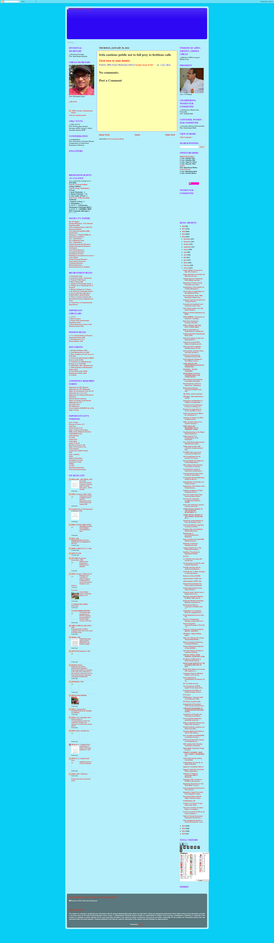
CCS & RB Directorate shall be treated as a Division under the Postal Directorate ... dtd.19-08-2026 (86, 485)
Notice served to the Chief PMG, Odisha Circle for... (193, 540)
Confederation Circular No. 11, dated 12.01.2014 (193, 763)
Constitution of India (76, 460)
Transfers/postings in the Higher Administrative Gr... (193, 433)
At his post (186, 695)
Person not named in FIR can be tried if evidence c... (194, 812)
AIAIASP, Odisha (76, 665)
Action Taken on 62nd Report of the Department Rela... (193, 292)
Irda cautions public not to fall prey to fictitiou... (193, 309)
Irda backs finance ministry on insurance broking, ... (193, 651)
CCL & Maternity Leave (76, 240)
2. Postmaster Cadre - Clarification (80, 278)
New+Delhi (195, 183)
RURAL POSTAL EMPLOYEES (81, 525)
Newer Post (104, 135)
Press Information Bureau (77, 469)
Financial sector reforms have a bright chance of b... (193, 593)
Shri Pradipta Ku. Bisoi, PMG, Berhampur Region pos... (193, 296)
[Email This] (161, 65)
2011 (183, 831)
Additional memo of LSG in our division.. (86, 762)
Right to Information (75, 458)
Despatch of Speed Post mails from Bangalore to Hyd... (193, 793)
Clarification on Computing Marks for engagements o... (193, 611)
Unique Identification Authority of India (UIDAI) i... (193, 647)
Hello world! (74, 606)
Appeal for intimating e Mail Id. (193, 767)
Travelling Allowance (76, 263)
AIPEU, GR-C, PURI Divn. (79, 774)
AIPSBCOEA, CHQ (77, 682)
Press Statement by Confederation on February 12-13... (194, 679)
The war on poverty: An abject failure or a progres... (193, 808)
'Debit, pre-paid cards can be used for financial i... (192, 422)
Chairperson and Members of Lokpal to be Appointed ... (192, 401)
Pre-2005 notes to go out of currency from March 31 (192, 453)
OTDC (71, 456)
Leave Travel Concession (77, 261)
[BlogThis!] (163, 65)
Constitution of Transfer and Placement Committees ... (192, 715)
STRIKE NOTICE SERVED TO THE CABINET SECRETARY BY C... (193, 516)
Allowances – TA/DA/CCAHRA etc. (80, 235)
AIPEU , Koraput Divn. (78, 709)
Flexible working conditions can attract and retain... (193, 727)
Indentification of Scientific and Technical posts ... (193, 482)
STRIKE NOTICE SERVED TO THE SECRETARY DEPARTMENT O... (193, 510)
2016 (183, 231)
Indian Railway (74, 435)
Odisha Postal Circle (76, 428)
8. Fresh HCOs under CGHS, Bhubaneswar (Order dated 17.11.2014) (78, 373)
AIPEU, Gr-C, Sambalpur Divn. (81, 717)
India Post (72, 426)
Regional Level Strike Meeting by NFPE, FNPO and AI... (193, 597)
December (187, 239)
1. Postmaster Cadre (75, 276)
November (187, 242)
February (187, 265)
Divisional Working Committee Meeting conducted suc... (193, 601)
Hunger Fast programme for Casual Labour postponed (192, 584)
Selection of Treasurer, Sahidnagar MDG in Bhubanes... (190, 775)
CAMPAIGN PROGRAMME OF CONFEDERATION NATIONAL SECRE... (193, 710)
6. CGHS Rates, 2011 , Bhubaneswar (81, 365)
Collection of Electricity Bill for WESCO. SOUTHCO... (193, 630)
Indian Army (73, 439)
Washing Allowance (75, 265)
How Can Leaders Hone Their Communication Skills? (192, 495)
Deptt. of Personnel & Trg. (77, 447)
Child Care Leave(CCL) (76, 237)
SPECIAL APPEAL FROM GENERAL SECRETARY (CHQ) (194, 655)
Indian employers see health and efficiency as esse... (194, 275)
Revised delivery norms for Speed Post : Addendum (192, 384)
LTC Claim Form (74, 404)
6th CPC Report (74, 222)
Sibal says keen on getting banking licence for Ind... (192, 347)
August (186, 249)
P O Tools (74, 590)
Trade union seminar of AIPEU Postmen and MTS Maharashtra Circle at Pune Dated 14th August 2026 (86, 500)
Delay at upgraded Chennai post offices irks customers (193, 723)
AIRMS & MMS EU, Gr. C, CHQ (81, 548)
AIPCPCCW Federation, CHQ (80, 651)
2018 (183, 226)
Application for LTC (75, 402)
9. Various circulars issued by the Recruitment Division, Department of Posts (81, 298)
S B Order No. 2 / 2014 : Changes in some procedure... (194, 572)
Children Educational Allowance (79, 244)
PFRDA (71, 464)
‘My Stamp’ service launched (192, 394)
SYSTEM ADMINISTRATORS (80, 611)
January (186, 268)
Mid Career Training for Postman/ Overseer (190, 322)
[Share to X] (166, 65)
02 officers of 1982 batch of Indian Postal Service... (192, 660)
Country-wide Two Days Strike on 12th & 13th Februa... (193, 474)
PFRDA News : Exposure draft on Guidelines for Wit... (193, 698)
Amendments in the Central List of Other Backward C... (193, 288)
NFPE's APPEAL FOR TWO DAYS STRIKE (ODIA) (192, 326)
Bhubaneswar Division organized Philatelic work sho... (192, 389)
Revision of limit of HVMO (191, 576)
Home (137, 135)
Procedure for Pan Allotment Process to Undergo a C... (192, 405)
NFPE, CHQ (75, 538)
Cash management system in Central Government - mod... (193, 821)
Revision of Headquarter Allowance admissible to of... (193, 620)
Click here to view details (114, 60)
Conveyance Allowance (76, 252)
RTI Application (74, 406)
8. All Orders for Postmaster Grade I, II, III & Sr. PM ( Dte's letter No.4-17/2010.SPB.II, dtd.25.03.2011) (81, 293)
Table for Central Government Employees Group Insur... (193, 817)
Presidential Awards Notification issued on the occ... (193, 478)
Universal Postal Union (76, 467)
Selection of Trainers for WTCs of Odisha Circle (193, 418)
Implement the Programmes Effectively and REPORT (84, 564)
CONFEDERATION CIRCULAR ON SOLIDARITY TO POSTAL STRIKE (85, 641)
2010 (183, 834)
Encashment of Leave (76, 254)
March (186, 262)
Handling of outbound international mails (190, 544)
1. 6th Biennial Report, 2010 (78, 350)
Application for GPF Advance (78, 387)
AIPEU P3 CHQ (76, 553)
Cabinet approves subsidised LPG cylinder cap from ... (192, 279)
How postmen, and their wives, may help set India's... (193, 351)
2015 (183, 234)
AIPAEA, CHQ (75, 637)
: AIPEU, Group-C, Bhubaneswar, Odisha (82, 112)
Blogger (141, 924)
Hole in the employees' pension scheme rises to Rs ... (193, 505)
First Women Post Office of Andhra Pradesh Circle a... (192, 691)
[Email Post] (157, 65)
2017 (183, 229)
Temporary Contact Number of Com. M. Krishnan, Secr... (193, 521)
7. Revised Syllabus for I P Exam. (80, 289)
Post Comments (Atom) (116, 139)
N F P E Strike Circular (190, 683)
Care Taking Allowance (76, 250)
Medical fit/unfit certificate (77, 399)
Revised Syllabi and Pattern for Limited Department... (193, 461)
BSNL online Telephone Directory (80, 432)
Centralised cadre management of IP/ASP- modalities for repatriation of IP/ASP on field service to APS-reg (85, 617)
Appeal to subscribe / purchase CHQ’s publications (193, 770)
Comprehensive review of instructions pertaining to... (193, 470)
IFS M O (185, 556)
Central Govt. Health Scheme (78, 451)
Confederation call (189, 801)
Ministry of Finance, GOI (77, 445)
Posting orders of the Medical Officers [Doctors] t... (193, 530)
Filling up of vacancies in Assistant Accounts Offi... (192, 355)
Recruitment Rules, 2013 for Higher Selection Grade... (192, 797)
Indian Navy (73, 441)
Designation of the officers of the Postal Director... (194, 487)
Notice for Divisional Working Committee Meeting (193, 643)
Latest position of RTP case (192, 581)
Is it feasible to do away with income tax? (192, 559)
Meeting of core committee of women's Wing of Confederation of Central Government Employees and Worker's (81, 580)
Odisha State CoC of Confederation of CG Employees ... (190, 438)
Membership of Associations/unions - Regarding (191, 535)
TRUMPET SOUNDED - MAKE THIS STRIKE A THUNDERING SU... (193, 754)
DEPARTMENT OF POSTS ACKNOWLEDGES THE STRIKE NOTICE (191, 375)
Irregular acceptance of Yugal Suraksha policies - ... (193, 491)
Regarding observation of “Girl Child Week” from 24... (193, 784)
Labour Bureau (74, 449)
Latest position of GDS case (192, 578)
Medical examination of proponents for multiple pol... (193, 330)
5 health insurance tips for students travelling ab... (191, 568)
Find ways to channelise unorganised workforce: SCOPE (191, 500)
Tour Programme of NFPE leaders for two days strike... (193, 687)
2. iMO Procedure (75, 319)
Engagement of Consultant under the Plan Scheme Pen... (194, 705)
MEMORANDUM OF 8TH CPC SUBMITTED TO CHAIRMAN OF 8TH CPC (80, 542)
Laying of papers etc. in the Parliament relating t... (192, 548)
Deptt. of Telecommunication (78, 430)
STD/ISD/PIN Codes (75, 434)
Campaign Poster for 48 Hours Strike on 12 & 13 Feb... (193, 674)
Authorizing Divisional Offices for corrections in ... (193, 414)
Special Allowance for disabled (79, 267)
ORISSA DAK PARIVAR (78, 695)
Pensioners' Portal (75, 462)
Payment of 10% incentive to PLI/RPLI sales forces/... (192, 780)
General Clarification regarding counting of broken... (193, 525)
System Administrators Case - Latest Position (193, 588)
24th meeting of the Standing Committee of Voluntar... (192, 380)
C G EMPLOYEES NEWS (79, 604)
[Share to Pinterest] (170, 65)
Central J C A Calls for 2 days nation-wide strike (193, 804)
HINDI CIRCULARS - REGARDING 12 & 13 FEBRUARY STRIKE (190, 428)
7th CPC (71, 466)
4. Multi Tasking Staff (76, 282)
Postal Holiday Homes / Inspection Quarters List (85, 593)
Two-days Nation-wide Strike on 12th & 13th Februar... (193, 732)
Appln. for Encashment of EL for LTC (81, 391)
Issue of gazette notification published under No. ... (192, 719)
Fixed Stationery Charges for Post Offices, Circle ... (192, 360)
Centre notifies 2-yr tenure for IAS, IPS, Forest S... (193, 271)
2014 (183, 237)
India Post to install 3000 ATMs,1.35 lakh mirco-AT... (192, 343)
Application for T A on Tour (78, 393)
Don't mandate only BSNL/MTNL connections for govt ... (193, 736)
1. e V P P (72, 317)
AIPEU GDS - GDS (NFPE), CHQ (81, 479)
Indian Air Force (74, 443)
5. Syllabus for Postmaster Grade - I (81, 284)
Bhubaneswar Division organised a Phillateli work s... (193, 606)
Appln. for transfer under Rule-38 (80, 400)
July (185, 252)
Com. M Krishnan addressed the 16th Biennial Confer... (193, 443)
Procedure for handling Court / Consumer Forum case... (193, 305)
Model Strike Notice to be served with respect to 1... (194, 670)
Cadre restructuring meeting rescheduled (192, 759)
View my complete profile (77, 115)
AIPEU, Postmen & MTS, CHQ (81, 494)
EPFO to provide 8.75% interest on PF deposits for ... (193, 740)
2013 (183, 826)
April (185, 260)
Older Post (170, 135)
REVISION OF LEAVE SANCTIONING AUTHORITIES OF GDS (86, 529)
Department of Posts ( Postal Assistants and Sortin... (192, 283)
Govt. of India (73, 422)
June (185, 255)
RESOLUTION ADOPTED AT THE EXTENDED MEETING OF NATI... (194, 665)
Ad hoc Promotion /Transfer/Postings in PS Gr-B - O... (193, 625)
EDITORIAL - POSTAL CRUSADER (190, 370)
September (187, 247)
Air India (72, 437)
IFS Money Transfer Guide (191, 701)
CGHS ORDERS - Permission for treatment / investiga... (194, 317)
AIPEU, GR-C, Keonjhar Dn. (80, 731)
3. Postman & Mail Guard (77, 280)
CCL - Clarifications (75, 238)
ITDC (70, 452)
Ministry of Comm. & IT (76, 424)
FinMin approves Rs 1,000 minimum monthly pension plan (193, 448)
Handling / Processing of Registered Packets (191, 552)
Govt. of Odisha (74, 454)
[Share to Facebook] (168, 65)
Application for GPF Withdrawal (79, 389)
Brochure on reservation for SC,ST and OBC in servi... (192, 410)
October (186, 244)
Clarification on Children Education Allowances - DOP (85, 748)
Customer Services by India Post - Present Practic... (194, 300)
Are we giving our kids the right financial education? (193, 564)
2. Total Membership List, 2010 (79, 352)
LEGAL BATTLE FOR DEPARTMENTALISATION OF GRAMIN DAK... (193, 365)
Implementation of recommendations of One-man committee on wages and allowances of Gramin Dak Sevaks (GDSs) (81, 722)
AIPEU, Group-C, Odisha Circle (81, 574)
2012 (183, 828)
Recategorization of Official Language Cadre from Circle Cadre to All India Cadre (82, 630)
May (185, 257)
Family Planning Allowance (78, 259)
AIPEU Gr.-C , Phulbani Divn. (80, 744)
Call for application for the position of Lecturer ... (191, 457)
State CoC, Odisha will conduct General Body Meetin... (193, 638)
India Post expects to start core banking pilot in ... (193, 339)
